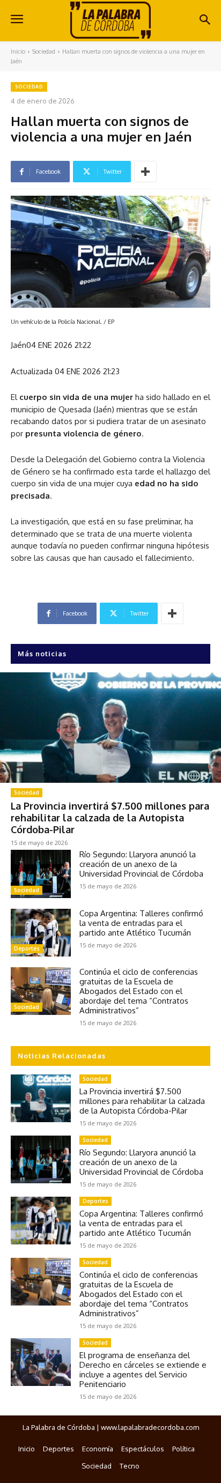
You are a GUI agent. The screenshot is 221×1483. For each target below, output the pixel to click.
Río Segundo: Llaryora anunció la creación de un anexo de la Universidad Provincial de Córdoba (141, 864)
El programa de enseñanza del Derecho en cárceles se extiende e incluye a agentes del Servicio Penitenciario (143, 1369)
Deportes (27, 948)
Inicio (18, 51)
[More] (145, 171)
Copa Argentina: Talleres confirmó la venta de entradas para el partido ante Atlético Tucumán (141, 923)
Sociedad (43, 51)
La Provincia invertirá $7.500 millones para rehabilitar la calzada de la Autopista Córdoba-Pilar (110, 817)
